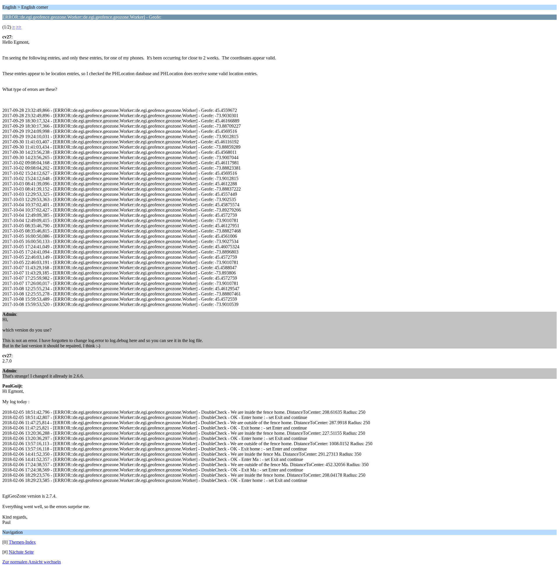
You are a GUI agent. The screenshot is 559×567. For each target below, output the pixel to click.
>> (18, 26)
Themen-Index (22, 542)
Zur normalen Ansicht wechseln (31, 561)
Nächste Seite (21, 552)
